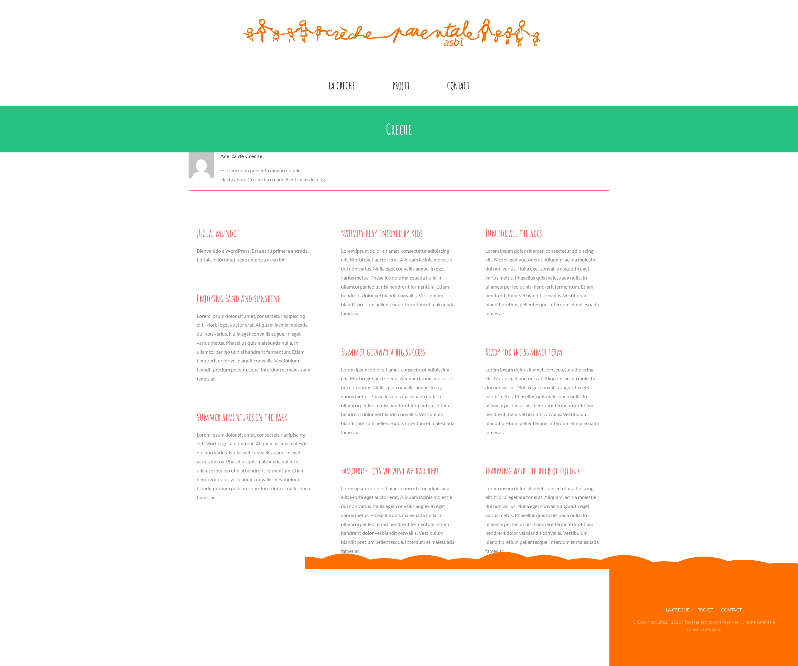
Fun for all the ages (513, 233)
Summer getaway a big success (383, 351)
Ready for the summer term (523, 351)
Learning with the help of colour (532, 470)
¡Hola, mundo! (218, 233)
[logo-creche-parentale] (399, 21)
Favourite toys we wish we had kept (390, 470)
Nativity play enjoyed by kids (382, 233)
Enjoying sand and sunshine (239, 298)
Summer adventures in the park (242, 416)
